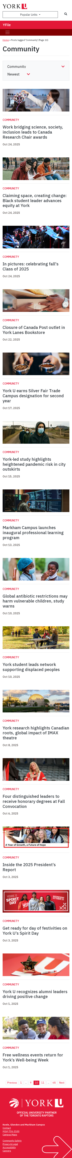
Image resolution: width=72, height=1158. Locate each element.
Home (6, 40)
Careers (7, 1150)
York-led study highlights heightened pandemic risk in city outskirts (34, 464)
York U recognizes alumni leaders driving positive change (35, 994)
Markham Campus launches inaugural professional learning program (33, 532)
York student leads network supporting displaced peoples (31, 667)
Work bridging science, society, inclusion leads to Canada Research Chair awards (33, 132)
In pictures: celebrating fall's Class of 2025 (31, 266)
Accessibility (9, 1147)
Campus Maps (10, 1134)
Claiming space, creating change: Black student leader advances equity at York (35, 200)
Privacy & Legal (10, 1144)
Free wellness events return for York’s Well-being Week (33, 1057)
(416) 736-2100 (11, 1131)
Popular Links (29, 14)
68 (54, 1082)
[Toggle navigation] (7, 32)
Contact (7, 1128)
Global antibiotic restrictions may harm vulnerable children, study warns (35, 601)
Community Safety (12, 1140)
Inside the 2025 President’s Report (29, 867)
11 (42, 1082)
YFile (7, 24)
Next (61, 1082)
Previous (12, 1082)
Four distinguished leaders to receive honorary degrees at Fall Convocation (34, 801)
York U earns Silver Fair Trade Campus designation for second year (33, 396)
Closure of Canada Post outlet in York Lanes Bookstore (34, 330)
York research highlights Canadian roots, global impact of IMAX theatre (36, 733)
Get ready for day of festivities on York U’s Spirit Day (35, 930)
